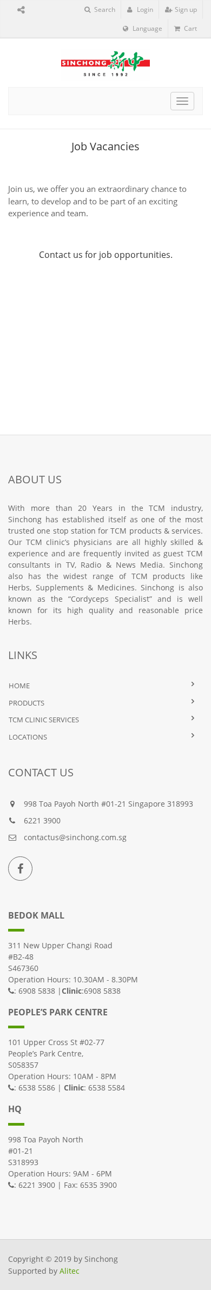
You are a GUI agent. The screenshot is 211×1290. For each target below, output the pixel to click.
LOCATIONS (28, 737)
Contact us (61, 255)
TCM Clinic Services (44, 719)
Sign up (185, 9)
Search (104, 9)
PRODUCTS (26, 703)
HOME (19, 685)
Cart (189, 28)
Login (144, 9)
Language (146, 28)
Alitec (70, 1271)
